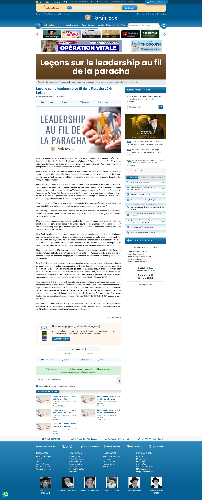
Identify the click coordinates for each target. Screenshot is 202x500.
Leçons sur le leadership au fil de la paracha (77, 82)
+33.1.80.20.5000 (82, 439)
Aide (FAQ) (107, 467)
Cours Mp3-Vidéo (42, 464)
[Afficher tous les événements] (64, 1)
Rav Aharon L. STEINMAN (45, 492)
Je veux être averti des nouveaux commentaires (57, 386)
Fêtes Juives (40, 459)
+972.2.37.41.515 (116, 439)
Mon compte (43, 2)
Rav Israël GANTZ (134, 491)
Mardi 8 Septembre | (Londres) (145, 162)
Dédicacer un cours (43, 469)
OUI (68, 354)
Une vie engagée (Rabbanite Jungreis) (76, 326)
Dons (83, 25)
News (38, 462)
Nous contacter (52, 439)
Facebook (142, 459)
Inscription (55, 2)
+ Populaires (132, 178)
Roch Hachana (49, 25)
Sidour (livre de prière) (77, 459)
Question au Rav (72, 25)
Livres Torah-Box (75, 464)
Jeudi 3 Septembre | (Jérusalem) (145, 143)
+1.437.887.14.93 (148, 439)
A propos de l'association (112, 457)
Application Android (145, 472)
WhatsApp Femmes (145, 467)
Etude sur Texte (112, 25)
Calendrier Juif (74, 457)
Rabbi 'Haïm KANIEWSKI (67, 491)
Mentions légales (109, 462)
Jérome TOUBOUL (114, 318)
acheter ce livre (62, 339)
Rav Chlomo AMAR (112, 491)
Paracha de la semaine (44, 457)
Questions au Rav (156, 178)
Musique (124, 25)
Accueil (41, 82)
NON (91, 354)
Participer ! (129, 7)
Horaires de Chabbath (77, 462)
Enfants (101, 25)
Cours (143, 178)
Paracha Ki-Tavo (42, 14)
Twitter (141, 457)
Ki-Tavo (149, 268)
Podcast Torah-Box (76, 469)
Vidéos (61, 25)
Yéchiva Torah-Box (43, 467)
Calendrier (152, 14)
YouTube (141, 462)
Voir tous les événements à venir (145, 171)
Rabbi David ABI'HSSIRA (90, 491)
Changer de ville (146, 285)
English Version (75, 472)
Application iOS (144, 469)
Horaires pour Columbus (142, 240)
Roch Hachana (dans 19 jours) (59, 14)
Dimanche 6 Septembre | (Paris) (144, 152)
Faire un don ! (108, 459)
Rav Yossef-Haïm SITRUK (156, 492)
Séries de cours (52, 82)
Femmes (91, 25)
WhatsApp (142, 464)
